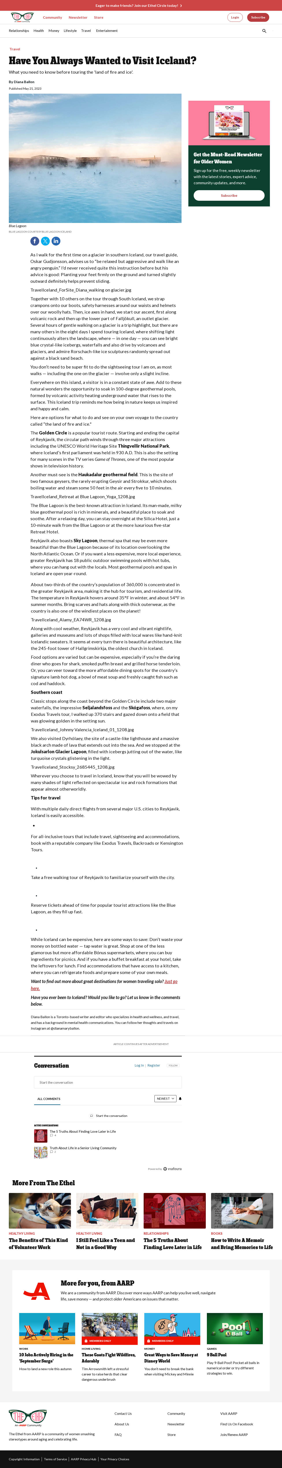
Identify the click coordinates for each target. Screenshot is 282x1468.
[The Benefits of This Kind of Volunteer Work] (40, 1211)
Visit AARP (228, 1413)
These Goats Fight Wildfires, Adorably (108, 1358)
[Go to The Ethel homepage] (20, 17)
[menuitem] (19, 32)
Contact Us (123, 1413)
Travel (14, 49)
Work (23, 1348)
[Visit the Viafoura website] (172, 1169)
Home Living (91, 1348)
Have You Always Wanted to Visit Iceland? (103, 60)
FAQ (118, 1434)
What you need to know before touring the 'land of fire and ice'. (71, 72)
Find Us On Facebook (236, 1424)
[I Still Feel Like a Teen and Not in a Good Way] (107, 1211)
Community (52, 17)
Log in (139, 1065)
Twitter (45, 241)
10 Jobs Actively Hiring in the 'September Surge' (46, 1358)
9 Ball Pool (216, 1354)
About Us (122, 1424)
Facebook (34, 241)
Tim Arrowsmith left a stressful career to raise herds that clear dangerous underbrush (105, 1374)
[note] (95, 228)
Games (212, 1348)
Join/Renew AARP (234, 1434)
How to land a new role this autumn (45, 1369)
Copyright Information (24, 1459)
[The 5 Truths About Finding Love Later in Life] (175, 1211)
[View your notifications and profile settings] (180, 1098)
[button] (264, 30)
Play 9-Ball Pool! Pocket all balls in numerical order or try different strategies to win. (233, 1367)
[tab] (49, 1098)
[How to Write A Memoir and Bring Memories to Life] (242, 1211)
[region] (108, 1118)
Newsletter (78, 17)
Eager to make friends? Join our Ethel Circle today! (137, 5)
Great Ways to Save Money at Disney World (171, 1358)
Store (98, 17)
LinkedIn (56, 241)
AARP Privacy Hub (83, 1459)
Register (153, 1065)
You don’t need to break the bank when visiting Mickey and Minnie (169, 1371)
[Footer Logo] (53, 1418)
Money (149, 1348)
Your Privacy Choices (114, 1459)
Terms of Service (55, 1459)
